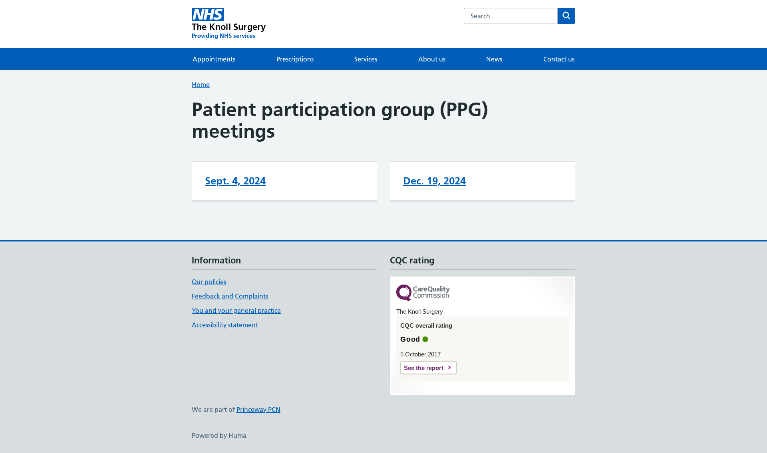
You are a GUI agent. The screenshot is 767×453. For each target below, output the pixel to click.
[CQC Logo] (423, 294)
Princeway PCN (258, 409)
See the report (423, 367)
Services (365, 59)
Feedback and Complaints (230, 296)
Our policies (209, 282)
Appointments (214, 59)
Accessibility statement (225, 325)
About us (431, 59)
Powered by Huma (219, 435)
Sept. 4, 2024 (235, 180)
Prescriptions (295, 59)
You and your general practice (236, 311)
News (494, 59)
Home (201, 85)
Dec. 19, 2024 (434, 180)
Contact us (558, 59)
